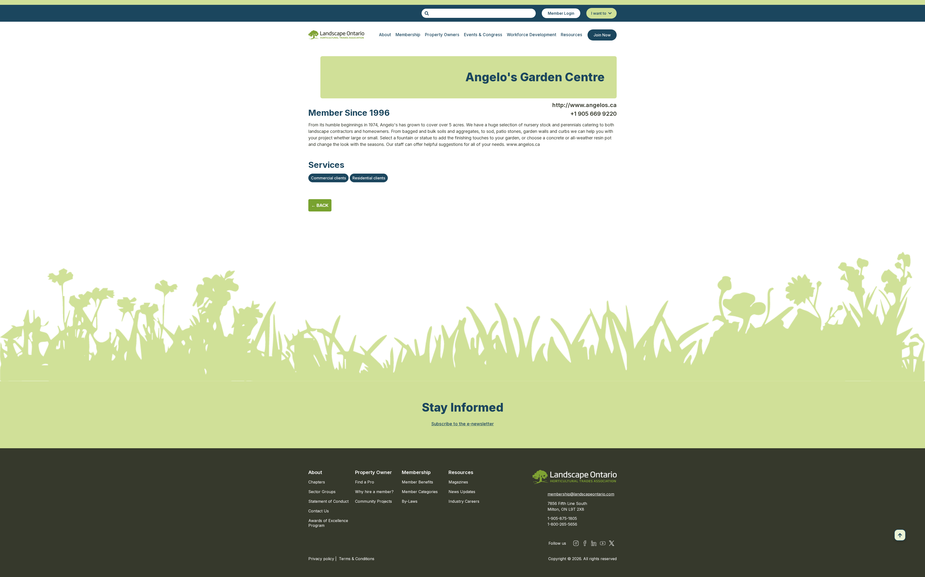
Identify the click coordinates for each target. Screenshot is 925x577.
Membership (416, 472)
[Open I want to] (610, 13)
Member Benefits (417, 482)
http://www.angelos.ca (584, 105)
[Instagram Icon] (576, 543)
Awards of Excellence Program (328, 523)
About (315, 472)
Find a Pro (364, 482)
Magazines (458, 482)
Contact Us (318, 511)
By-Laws (409, 501)
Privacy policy (321, 558)
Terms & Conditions (356, 558)
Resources (461, 472)
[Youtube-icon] (602, 543)
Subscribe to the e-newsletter (462, 423)
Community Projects (373, 501)
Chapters (316, 482)
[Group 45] (611, 543)
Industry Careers (464, 501)
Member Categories (420, 491)
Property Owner (373, 472)
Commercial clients (328, 178)
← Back (320, 205)
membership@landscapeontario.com (581, 494)
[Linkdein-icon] (593, 543)
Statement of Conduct (328, 501)
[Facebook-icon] (585, 543)
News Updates (462, 491)
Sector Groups (322, 491)
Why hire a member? (374, 491)
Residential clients (368, 178)
